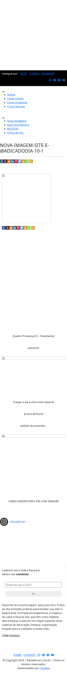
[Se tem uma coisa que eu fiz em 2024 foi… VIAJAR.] (33, 531)
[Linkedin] (12, 161)
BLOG (23, 73)
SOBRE (17, 655)
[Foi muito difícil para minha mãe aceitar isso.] (33, 534)
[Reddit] (9, 161)
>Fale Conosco (11, 635)
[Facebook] (2, 161)
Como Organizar (17, 102)
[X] (5, 161)
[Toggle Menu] (3, 91)
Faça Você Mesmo (18, 125)
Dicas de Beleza (16, 121)
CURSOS (34, 73)
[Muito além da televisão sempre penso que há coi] (33, 547)
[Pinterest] (16, 161)
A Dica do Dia (15, 133)
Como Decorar (16, 106)
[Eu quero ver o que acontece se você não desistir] (33, 536)
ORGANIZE (47, 73)
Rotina (11, 94)
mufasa (45, 668)
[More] (31, 161)
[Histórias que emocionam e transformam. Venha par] (33, 539)
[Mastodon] (19, 161)
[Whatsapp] (27, 161)
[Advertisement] (33, 35)
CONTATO (30, 655)
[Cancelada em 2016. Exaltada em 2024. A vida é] (33, 544)
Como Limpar (15, 98)
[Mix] (23, 161)
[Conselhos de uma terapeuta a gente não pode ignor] (33, 542)
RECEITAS (13, 129)
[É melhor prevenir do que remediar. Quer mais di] (33, 529)
